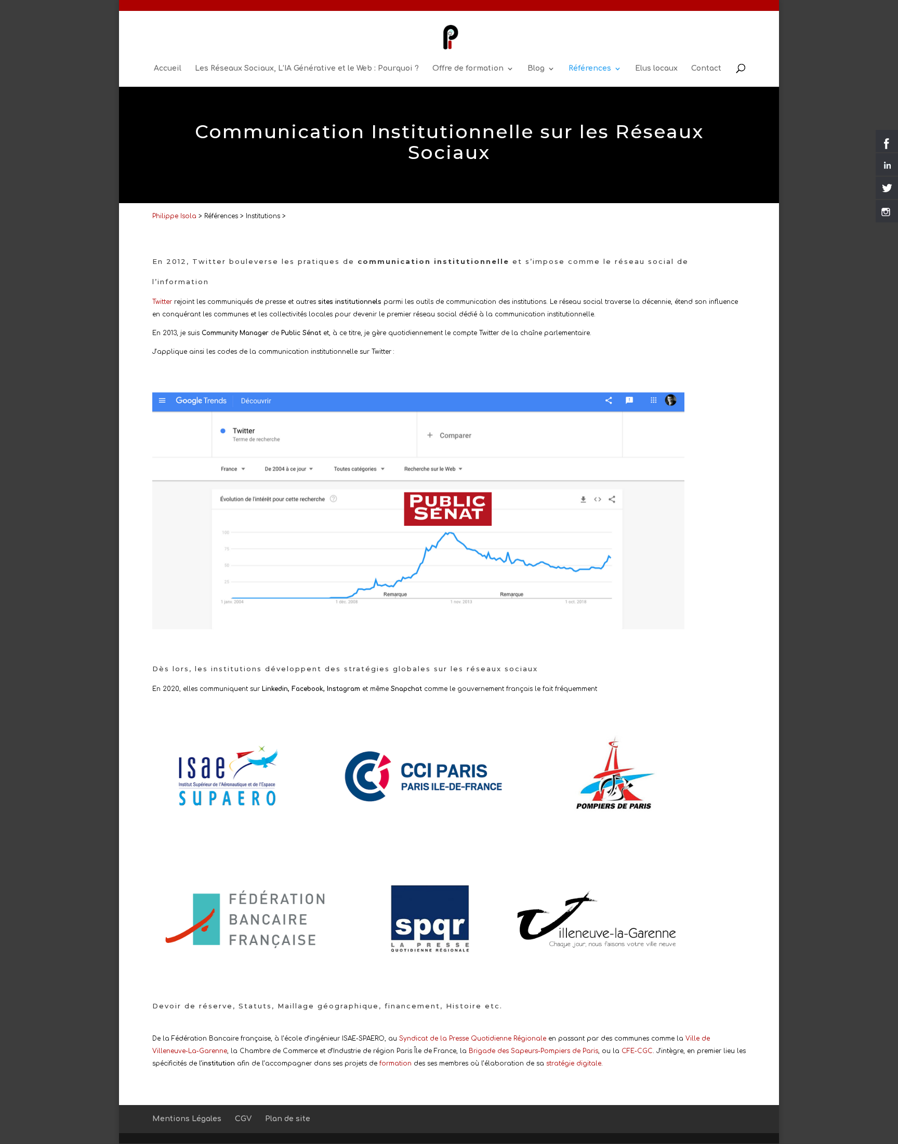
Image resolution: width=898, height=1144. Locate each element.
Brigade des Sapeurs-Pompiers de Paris (533, 1051)
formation (395, 1063)
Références (590, 68)
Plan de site (287, 1119)
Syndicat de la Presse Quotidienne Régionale (472, 1038)
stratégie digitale (573, 1063)
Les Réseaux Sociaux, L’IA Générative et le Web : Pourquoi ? (307, 68)
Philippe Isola (174, 216)
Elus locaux (656, 68)
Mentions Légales (186, 1119)
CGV (243, 1119)
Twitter (162, 301)
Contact (706, 68)
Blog (536, 68)
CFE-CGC (637, 1051)
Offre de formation (468, 68)
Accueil (167, 68)
